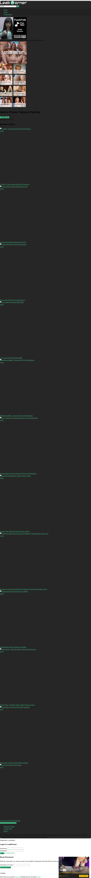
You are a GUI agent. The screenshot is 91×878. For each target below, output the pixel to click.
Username (3, 848)
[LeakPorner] (13, 4)
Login (2, 853)
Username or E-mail (6, 865)
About (2, 117)
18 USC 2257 (8, 829)
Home (5, 10)
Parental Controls (9, 826)
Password (3, 851)
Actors (6, 12)
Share (7, 117)
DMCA (6, 831)
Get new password (5, 867)
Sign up (17, 877)
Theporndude (8, 14)
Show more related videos (8, 823)
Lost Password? (10, 853)
